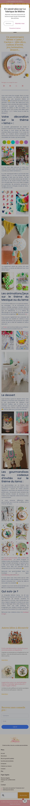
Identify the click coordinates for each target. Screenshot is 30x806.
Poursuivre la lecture (14, 28)
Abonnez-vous (19, 23)
